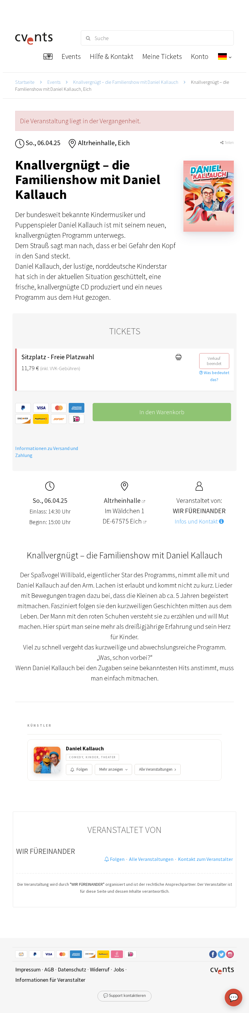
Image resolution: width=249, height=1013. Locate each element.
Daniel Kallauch (85, 748)
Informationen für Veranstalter (50, 979)
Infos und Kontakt (197, 521)
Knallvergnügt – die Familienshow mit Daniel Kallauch (125, 82)
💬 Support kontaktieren (124, 996)
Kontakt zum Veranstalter (205, 859)
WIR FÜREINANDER (45, 851)
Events (53, 82)
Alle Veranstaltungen (155, 769)
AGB (49, 969)
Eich (136, 521)
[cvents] (42, 38)
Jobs (118, 969)
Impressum (28, 969)
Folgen (82, 769)
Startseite (25, 82)
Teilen (228, 142)
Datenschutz (72, 969)
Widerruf (100, 969)
